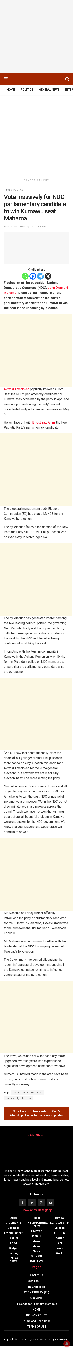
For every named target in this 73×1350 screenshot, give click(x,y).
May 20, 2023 (11, 226)
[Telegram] (40, 276)
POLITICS (27, 89)
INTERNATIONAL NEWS (37, 1224)
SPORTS (59, 1232)
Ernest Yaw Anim (43, 422)
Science (59, 1227)
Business (13, 1227)
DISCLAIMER (36, 1298)
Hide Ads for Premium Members (36, 1303)
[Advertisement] (36, 36)
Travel (59, 1248)
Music (36, 1246)
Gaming (13, 1253)
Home (7, 189)
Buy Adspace (36, 1286)
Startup (59, 1238)
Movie (36, 1241)
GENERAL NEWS (49, 89)
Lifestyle (36, 1231)
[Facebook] (32, 276)
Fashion (13, 1238)
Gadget (13, 1248)
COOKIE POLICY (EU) (36, 1292)
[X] (48, 276)
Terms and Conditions (36, 1321)
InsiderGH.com (39, 1339)
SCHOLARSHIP (59, 1222)
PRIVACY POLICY (36, 1315)
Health (36, 1217)
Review (59, 1217)
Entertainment (13, 1232)
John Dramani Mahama (27, 1092)
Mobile (36, 1236)
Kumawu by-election (18, 1098)
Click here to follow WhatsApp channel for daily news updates (36, 1113)
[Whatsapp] (25, 276)
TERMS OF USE (36, 1326)
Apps (13, 1217)
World (59, 1253)
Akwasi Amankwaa (16, 389)
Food (13, 1243)
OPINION (36, 1256)
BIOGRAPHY (13, 1222)
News (36, 1251)
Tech (59, 1243)
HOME (11, 89)
